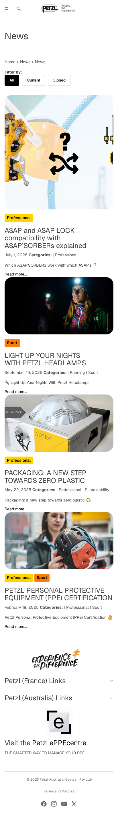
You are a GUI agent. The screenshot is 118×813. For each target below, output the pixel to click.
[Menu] (6, 8)
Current (33, 80)
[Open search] (19, 8)
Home (10, 61)
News (25, 61)
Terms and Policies (59, 791)
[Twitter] (74, 803)
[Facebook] (43, 803)
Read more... (16, 274)
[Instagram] (53, 803)
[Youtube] (64, 803)
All (11, 80)
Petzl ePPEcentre (59, 742)
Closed (59, 80)
